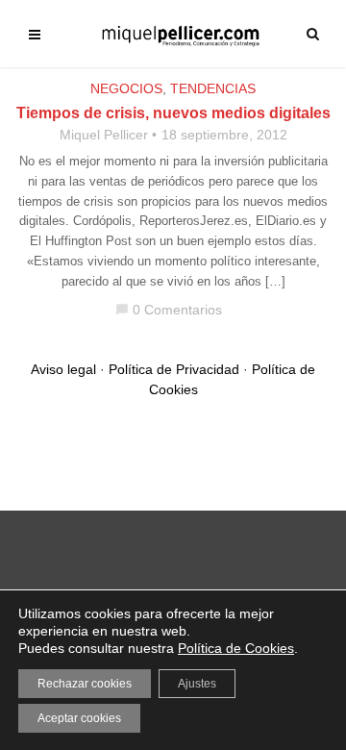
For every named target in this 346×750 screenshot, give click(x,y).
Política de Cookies (236, 648)
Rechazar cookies (84, 683)
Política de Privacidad (174, 369)
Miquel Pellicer (104, 134)
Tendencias (213, 88)
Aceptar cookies (79, 718)
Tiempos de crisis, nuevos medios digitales (173, 113)
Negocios (126, 88)
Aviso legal (63, 369)
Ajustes (197, 683)
